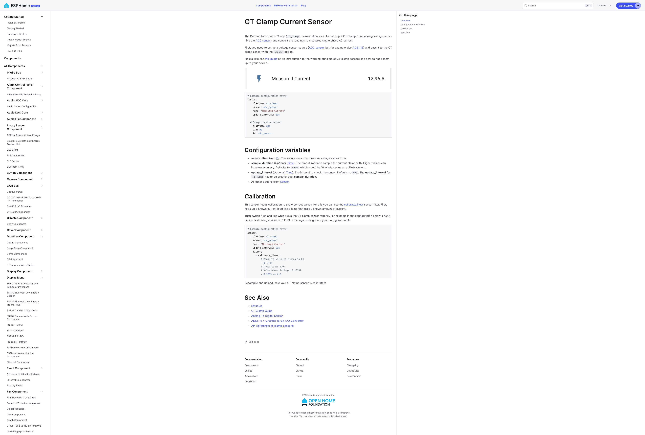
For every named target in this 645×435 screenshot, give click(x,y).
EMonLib (256, 305)
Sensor (284, 181)
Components (263, 5)
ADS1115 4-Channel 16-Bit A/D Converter (277, 320)
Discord (300, 365)
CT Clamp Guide (261, 310)
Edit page (254, 341)
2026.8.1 (35, 6)
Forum (299, 376)
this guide (271, 58)
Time (290, 163)
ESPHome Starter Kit (285, 5)
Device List (353, 370)
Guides (248, 370)
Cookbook (250, 381)
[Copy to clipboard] (388, 95)
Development (354, 376)
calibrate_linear (353, 204)
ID (277, 158)
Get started (626, 5)
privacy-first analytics (318, 412)
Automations (251, 376)
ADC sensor (263, 40)
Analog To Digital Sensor (267, 315)
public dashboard (338, 416)
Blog (303, 5)
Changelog (353, 365)
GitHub (299, 370)
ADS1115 (358, 47)
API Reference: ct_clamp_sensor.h (272, 325)
